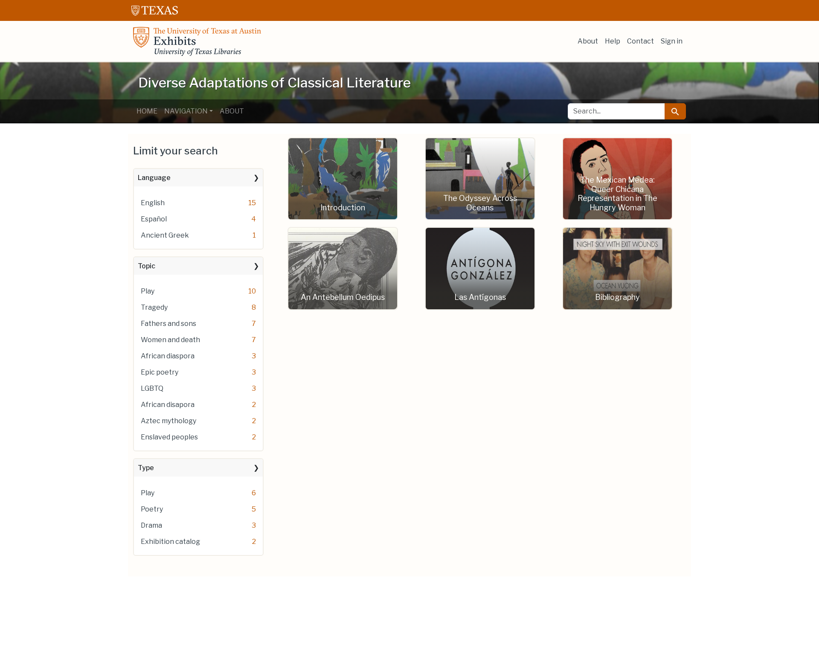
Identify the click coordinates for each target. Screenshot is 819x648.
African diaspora (168, 356)
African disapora (168, 405)
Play (147, 291)
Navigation (186, 111)
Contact (640, 41)
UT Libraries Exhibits (197, 41)
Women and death (170, 340)
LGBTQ (152, 388)
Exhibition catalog (170, 542)
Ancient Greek (165, 235)
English (153, 203)
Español (154, 219)
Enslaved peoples (169, 437)
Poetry (152, 509)
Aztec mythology (168, 421)
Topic (146, 266)
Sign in (671, 41)
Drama (151, 525)
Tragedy (154, 307)
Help (612, 41)
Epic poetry (159, 372)
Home (146, 111)
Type (146, 468)
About (588, 41)
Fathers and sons (168, 324)
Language (154, 178)
